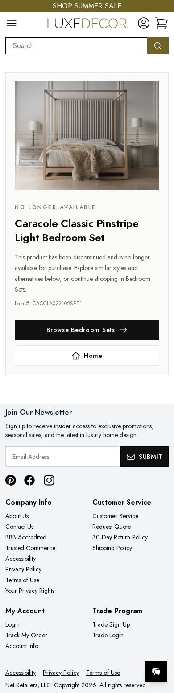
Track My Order (26, 635)
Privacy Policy (23, 569)
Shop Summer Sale (87, 6)
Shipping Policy (112, 547)
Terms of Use (22, 579)
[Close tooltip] (159, 644)
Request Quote (111, 526)
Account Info (21, 645)
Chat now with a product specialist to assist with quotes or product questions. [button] (106, 648)
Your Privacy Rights (29, 590)
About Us (17, 515)
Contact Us (19, 526)
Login (12, 624)
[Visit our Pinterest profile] (10, 480)
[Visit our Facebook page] (29, 480)
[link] (161, 23)
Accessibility (20, 558)
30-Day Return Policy (120, 537)
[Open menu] (11, 23)
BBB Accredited (25, 537)
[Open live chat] (156, 671)
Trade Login (108, 635)
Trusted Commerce (30, 547)
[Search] (158, 45)
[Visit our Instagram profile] (49, 480)
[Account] (144, 23)
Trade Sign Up (111, 624)
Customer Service (115, 515)
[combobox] (76, 46)
